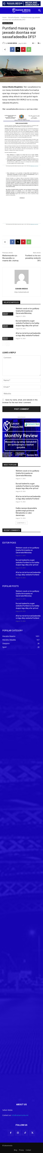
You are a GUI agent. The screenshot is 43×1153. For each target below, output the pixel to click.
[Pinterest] (23, 49)
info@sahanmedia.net (20, 1115)
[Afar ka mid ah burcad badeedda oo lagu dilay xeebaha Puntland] (8, 336)
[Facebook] (12, 49)
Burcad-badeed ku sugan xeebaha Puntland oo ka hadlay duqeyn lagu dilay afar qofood (27, 323)
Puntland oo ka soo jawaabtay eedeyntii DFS (33, 258)
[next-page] (7, 344)
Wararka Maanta (13, 17)
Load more (20, 523)
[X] (17, 49)
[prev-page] (3, 344)
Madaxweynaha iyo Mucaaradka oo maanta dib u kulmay (10, 258)
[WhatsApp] (28, 49)
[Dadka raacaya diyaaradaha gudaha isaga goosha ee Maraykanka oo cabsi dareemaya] (8, 511)
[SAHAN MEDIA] (3, 43)
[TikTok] (25, 1133)
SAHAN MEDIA (12, 43)
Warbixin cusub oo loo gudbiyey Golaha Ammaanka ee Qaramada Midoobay (27, 311)
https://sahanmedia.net (21, 292)
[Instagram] (18, 1133)
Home (4, 17)
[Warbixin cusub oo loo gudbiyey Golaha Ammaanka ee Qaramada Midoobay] (8, 311)
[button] (39, 10)
